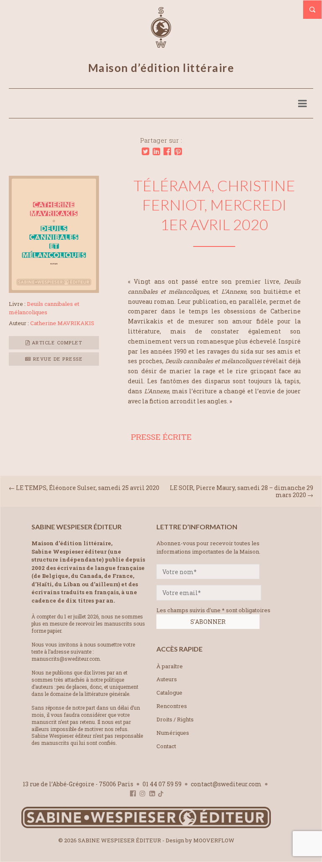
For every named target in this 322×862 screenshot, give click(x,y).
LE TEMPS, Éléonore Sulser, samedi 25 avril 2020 (87, 488)
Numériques (172, 732)
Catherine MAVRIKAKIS (62, 323)
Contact (166, 746)
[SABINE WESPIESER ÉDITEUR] (161, 44)
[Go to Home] (146, 826)
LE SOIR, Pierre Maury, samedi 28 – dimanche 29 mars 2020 (241, 491)
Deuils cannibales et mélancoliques (44, 308)
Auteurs (166, 679)
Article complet (56, 342)
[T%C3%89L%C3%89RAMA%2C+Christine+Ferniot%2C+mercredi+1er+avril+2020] (145, 151)
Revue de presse (57, 359)
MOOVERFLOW (213, 840)
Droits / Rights (175, 719)
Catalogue (169, 692)
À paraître (169, 666)
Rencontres (171, 706)
